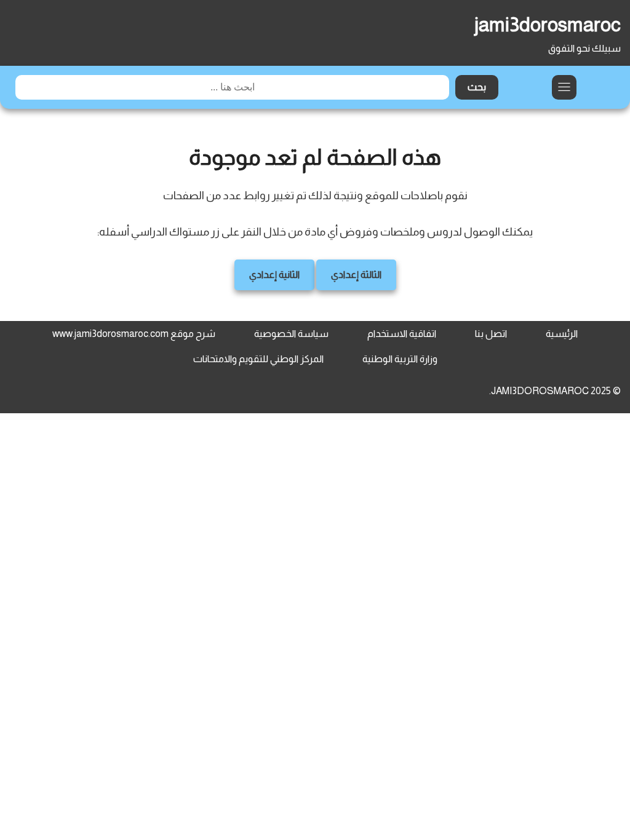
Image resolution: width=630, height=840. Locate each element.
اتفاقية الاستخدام (401, 333)
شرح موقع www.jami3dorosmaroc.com (133, 333)
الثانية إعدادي (274, 274)
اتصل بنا (491, 333)
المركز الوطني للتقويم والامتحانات (258, 359)
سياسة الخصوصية (291, 333)
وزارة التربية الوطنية (399, 359)
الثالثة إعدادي (356, 274)
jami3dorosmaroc (547, 25)
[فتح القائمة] (564, 87)
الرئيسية (562, 333)
